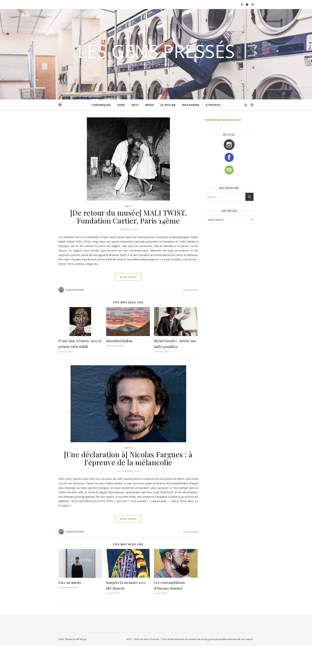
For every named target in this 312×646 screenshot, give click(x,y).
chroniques (101, 105)
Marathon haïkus (119, 341)
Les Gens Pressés (156, 51)
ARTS (135, 105)
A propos (213, 105)
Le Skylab (168, 105)
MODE (149, 105)
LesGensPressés (74, 289)
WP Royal (81, 639)
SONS (121, 105)
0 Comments (190, 290)
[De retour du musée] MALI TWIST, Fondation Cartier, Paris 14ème (128, 216)
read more (128, 277)
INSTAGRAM (190, 105)
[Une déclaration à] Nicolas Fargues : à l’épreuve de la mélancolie (128, 458)
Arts (128, 206)
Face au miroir (69, 582)
